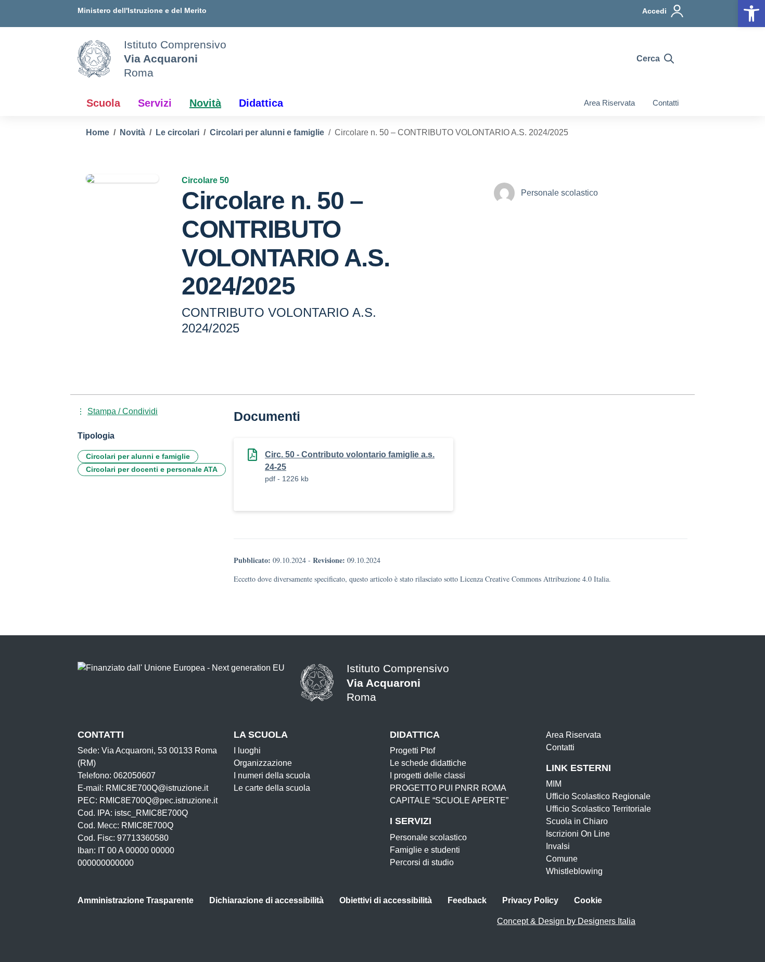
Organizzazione (263, 763)
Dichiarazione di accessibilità (266, 900)
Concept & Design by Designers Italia (566, 921)
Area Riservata (609, 102)
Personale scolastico (428, 837)
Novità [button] (205, 103)
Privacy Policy (530, 900)
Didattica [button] (261, 103)
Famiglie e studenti (425, 849)
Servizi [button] (155, 103)
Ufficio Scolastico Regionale (598, 796)
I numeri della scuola (272, 775)
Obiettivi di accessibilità (385, 900)
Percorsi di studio (422, 862)
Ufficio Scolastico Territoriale (598, 808)
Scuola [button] (103, 103)
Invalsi (558, 846)
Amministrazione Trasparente (136, 900)
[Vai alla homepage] (94, 59)
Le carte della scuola (272, 788)
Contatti (666, 102)
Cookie (588, 900)
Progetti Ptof (412, 750)
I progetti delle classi (427, 775)
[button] (751, 13)
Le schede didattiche (428, 763)
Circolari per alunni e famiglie (138, 456)
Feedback (467, 900)
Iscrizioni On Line (578, 833)
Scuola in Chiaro (577, 821)
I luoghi (247, 750)
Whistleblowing (574, 871)
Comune (562, 858)
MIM (554, 783)
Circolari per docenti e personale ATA (152, 469)
